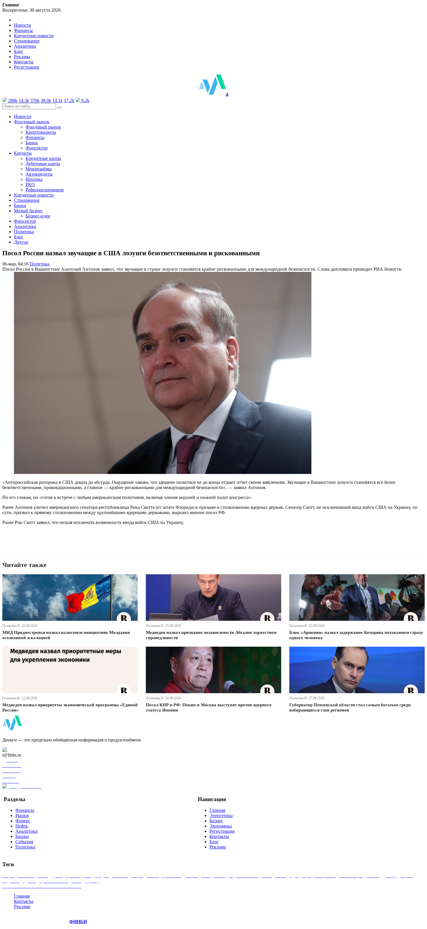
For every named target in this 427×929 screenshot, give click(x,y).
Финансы (23, 30)
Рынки (22, 815)
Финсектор (37, 147)
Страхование (27, 40)
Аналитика (25, 46)
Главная (217, 810)
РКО (30, 184)
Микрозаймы (39, 168)
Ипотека (34, 179)
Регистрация (26, 67)
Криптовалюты (41, 132)
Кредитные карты (43, 158)
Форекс (22, 820)
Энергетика (221, 815)
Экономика (220, 825)
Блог (18, 51)
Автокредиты (39, 174)
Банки (32, 142)
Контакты (23, 61)
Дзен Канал (21, 749)
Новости (22, 25)
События (24, 841)
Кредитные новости (34, 35)
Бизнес (216, 820)
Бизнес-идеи (38, 215)
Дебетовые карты (43, 163)
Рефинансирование (45, 189)
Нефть (21, 825)
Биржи (22, 836)
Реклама (22, 56)
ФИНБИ (78, 921)
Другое (21, 242)
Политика (24, 231)
